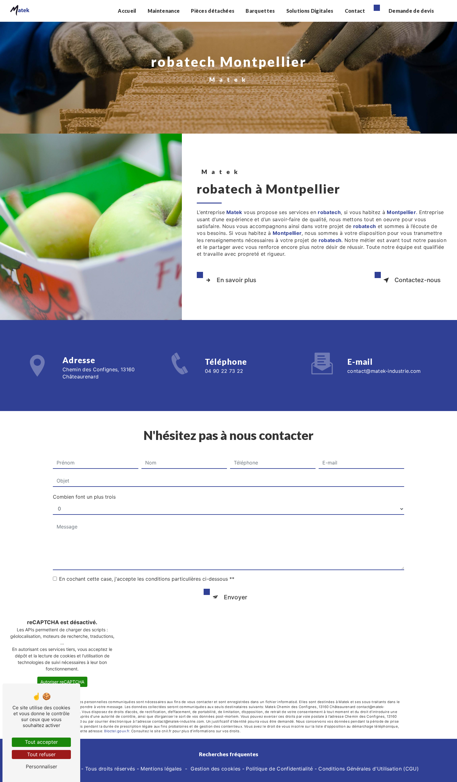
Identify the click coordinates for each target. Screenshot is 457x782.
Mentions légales (161, 769)
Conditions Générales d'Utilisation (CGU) (368, 769)
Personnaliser (41, 766)
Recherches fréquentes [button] (228, 754)
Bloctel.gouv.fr (116, 731)
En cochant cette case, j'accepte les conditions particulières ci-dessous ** (146, 579)
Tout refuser (41, 754)
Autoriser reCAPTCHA (62, 681)
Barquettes (260, 11)
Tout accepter (41, 742)
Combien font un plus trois (84, 497)
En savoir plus (236, 280)
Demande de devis (411, 11)
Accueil (127, 11)
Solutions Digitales (310, 11)
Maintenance (164, 11)
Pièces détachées (212, 11)
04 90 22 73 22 (224, 371)
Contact (355, 11)
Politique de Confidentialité (279, 769)
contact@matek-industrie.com (384, 371)
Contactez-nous (418, 280)
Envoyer (235, 597)
